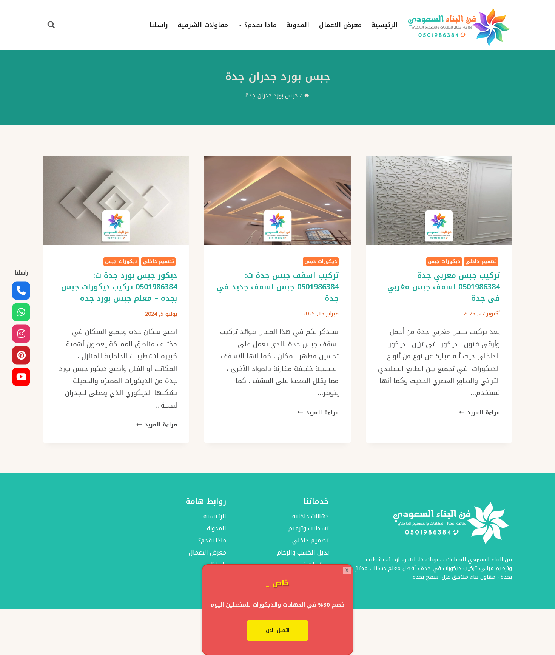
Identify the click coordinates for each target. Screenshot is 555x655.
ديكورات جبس (444, 261)
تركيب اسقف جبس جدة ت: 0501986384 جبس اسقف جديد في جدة (278, 286)
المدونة (297, 25)
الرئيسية (384, 25)
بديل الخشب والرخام (303, 553)
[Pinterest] (21, 355)
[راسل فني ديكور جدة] (21, 312)
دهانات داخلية (310, 516)
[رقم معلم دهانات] (21, 291)
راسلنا (159, 25)
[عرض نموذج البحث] (51, 25)
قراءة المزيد (479, 413)
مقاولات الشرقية (202, 25)
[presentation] (439, 200)
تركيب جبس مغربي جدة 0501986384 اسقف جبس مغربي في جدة (443, 286)
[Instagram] (21, 334)
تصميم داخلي (481, 261)
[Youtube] (21, 377)
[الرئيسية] (307, 95)
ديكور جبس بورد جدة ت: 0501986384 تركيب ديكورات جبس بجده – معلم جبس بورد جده (119, 286)
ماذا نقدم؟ (212, 541)
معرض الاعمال (340, 25)
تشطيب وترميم (308, 529)
